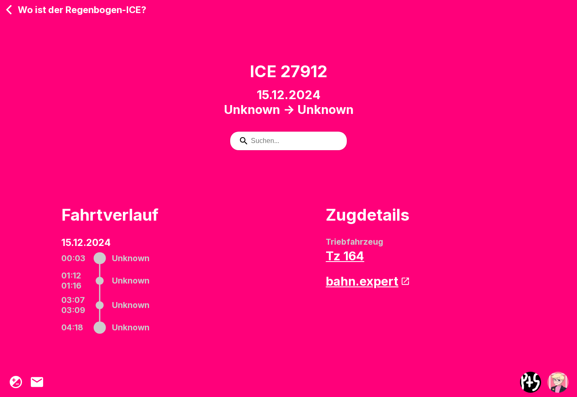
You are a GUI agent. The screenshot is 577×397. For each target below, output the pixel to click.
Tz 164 (345, 255)
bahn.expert (362, 281)
